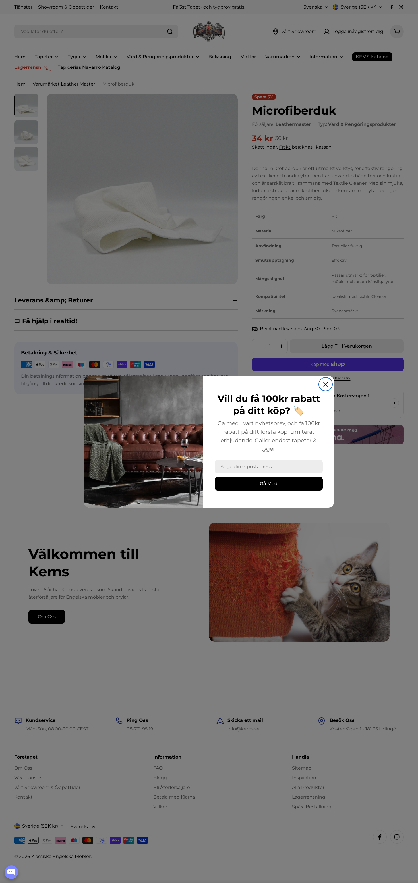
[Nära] (325, 384)
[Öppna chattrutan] (11, 872)
